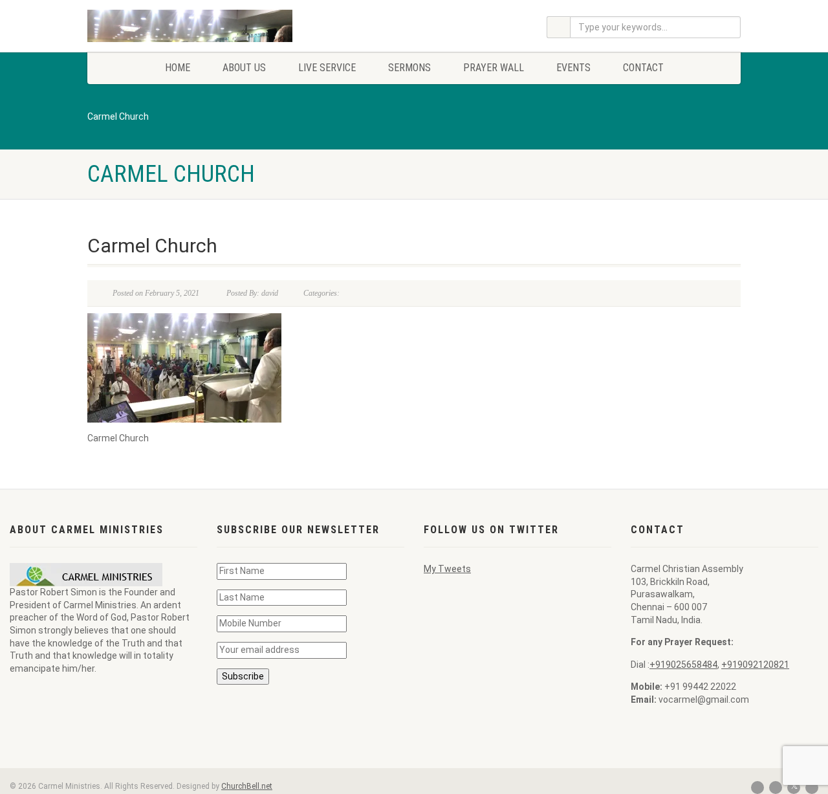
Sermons (409, 67)
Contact (643, 67)
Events (573, 67)
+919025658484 (683, 664)
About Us (244, 67)
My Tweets (447, 569)
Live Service (327, 67)
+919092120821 (755, 664)
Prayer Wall (493, 67)
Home (177, 67)
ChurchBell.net (246, 786)
